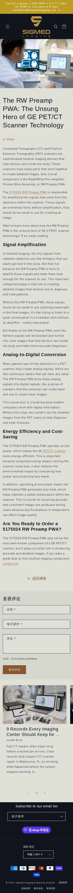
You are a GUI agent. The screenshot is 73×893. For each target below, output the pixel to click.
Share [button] (10, 139)
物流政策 (50, 888)
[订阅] (61, 816)
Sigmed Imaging (24, 882)
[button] (7, 26)
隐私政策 (26, 888)
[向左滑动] (28, 793)
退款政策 (63, 882)
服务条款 (38, 888)
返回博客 (39, 578)
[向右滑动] (45, 793)
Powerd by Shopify (44, 882)
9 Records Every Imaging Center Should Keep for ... (33, 732)
